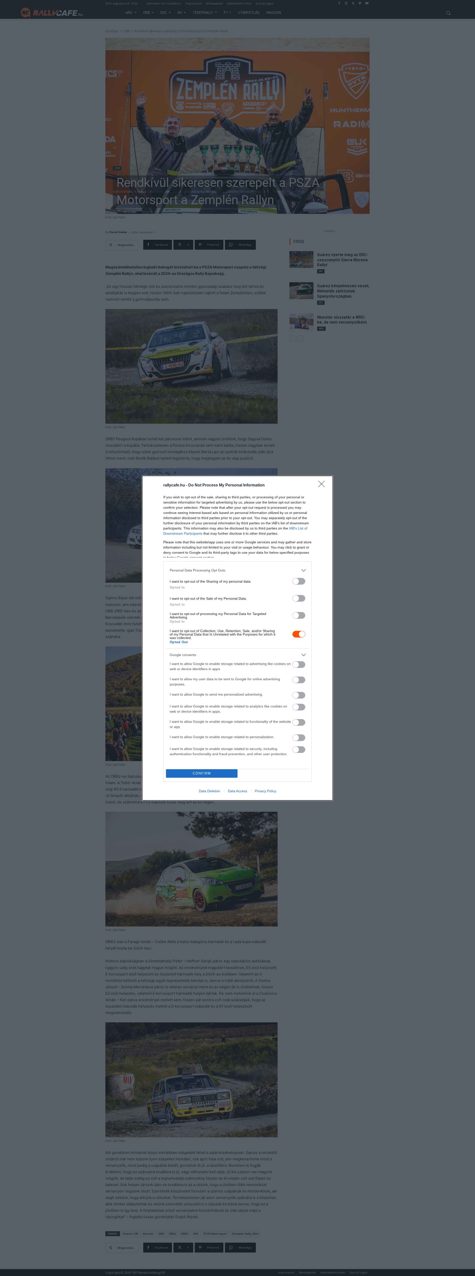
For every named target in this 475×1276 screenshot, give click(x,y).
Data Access (237, 791)
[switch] (298, 581)
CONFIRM (202, 773)
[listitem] (237, 570)
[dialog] (237, 638)
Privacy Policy (265, 791)
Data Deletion (209, 791)
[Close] (323, 485)
